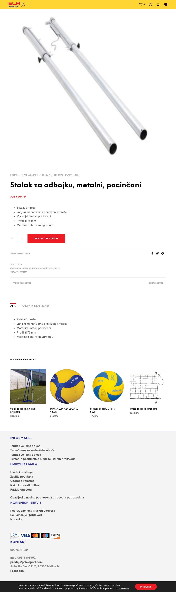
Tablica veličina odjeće (25, 454)
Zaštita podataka (21, 476)
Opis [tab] (13, 306)
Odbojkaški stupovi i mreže (67, 175)
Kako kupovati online (24, 485)
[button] (142, 4)
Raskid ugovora (21, 489)
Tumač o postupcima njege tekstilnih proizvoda (42, 458)
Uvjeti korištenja (21, 472)
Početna (14, 175)
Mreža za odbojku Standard (143, 408)
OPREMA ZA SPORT (30, 175)
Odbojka (46, 175)
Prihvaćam (146, 586)
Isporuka (16, 519)
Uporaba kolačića (22, 480)
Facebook (17, 570)
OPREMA (23, 272)
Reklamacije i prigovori (26, 514)
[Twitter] (158, 253)
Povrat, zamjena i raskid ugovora (32, 510)
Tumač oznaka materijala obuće (32, 450)
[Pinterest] (163, 253)
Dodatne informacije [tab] (35, 306)
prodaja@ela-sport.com (26, 562)
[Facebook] (153, 253)
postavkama (122, 588)
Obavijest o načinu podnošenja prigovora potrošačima (47, 497)
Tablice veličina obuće (25, 445)
